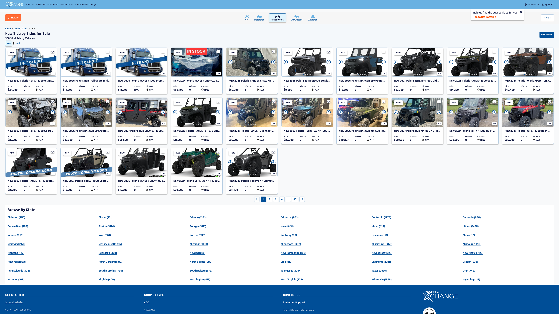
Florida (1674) (107, 226)
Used (17, 43)
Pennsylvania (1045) (19, 270)
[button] (30, 5)
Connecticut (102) (18, 226)
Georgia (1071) (198, 226)
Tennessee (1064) (291, 270)
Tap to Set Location (484, 17)
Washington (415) (200, 279)
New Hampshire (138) (293, 253)
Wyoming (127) (471, 279)
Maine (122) (469, 235)
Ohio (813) (286, 261)
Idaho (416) (378, 226)
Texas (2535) (379, 270)
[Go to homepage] (486, 296)
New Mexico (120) (473, 253)
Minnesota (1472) (291, 244)
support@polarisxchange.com (298, 310)
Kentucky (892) (289, 235)
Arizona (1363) (198, 217)
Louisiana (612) (380, 235)
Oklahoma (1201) (381, 261)
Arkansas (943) (290, 217)
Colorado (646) (472, 217)
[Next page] (302, 199)
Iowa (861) (105, 235)
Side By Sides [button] (20, 28)
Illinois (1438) (471, 226)
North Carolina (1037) (111, 261)
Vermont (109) (16, 279)
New (9, 43)
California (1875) (381, 217)
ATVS (147, 302)
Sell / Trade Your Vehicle (18, 309)
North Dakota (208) (201, 261)
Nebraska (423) (108, 253)
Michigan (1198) (199, 244)
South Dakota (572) (201, 270)
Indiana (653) (15, 235)
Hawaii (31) (287, 226)
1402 (295, 199)
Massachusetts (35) (110, 244)
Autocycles (149, 309)
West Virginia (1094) (293, 279)
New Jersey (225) (382, 253)
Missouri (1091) (472, 244)
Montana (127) (16, 253)
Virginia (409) (107, 279)
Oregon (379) (470, 261)
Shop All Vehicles (14, 302)
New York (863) (17, 261)
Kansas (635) (197, 235)
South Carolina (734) (111, 270)
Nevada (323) (197, 253)
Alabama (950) (16, 217)
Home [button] (8, 28)
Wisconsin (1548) (382, 279)
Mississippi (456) (382, 244)
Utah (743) (469, 270)
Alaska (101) (105, 217)
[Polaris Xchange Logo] (14, 4)
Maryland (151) (16, 244)
